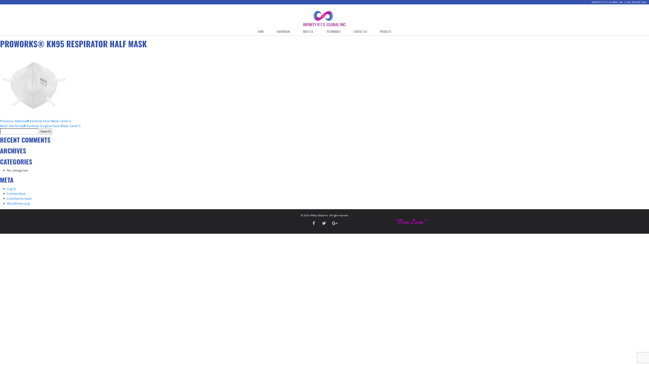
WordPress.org (18, 203)
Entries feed (16, 193)
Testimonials (333, 31)
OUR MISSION (283, 31)
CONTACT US (360, 31)
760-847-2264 (638, 2)
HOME (261, 31)
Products (385, 31)
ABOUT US (308, 31)
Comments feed (19, 198)
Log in (11, 189)
